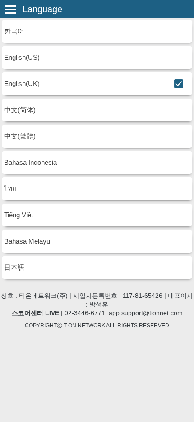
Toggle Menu (10, 9)
